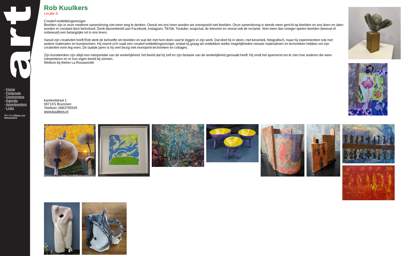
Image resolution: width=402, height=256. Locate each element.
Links (10, 108)
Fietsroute (13, 93)
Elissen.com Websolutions (14, 116)
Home (10, 89)
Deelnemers (15, 97)
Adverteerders (16, 104)
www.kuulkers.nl (56, 111)
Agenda (12, 101)
